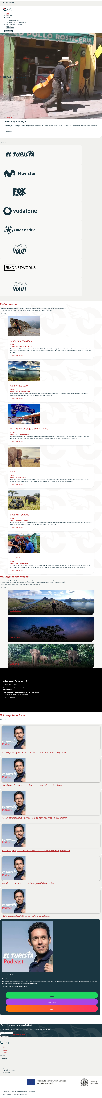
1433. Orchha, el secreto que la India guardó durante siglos (28, 883)
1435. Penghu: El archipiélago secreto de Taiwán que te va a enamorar (34, 817)
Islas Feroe (15, 610)
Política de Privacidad (9, 1070)
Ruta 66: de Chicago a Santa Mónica (29, 428)
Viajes (8, 17)
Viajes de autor (14, 21)
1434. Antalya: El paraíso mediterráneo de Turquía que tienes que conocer (36, 850)
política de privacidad (19, 1034)
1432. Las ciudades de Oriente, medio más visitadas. (26, 916)
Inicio (7, 14)
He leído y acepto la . (14, 1034)
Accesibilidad (6, 1072)
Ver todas (3, 719)
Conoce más (9, 131)
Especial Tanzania (19, 514)
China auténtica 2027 (21, 340)
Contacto (8, 31)
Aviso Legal (6, 1069)
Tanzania (15, 637)
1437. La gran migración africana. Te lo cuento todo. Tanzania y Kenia (34, 752)
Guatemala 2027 (19, 385)
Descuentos (10, 28)
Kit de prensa (3, 1058)
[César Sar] (8, 11)
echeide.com (23, 1094)
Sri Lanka (15, 557)
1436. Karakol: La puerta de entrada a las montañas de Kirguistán (32, 785)
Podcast (8, 26)
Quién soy (9, 15)
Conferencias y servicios (14, 24)
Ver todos (3, 313)
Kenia (13, 471)
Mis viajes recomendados (17, 22)
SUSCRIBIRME (4, 1036)
